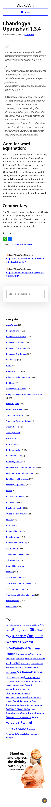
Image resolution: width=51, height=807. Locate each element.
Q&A (8, 663)
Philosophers (12, 502)
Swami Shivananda (18, 709)
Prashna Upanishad (15, 508)
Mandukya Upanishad (16, 484)
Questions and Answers (16, 513)
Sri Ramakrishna (30, 672)
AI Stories (36, 625)
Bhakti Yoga (11, 359)
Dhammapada (12, 403)
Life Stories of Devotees (17, 479)
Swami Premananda (31, 697)
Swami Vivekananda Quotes (18, 583)
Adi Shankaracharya (26, 625)
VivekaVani (26, 5)
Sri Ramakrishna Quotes (17, 554)
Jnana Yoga (11, 438)
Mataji (13, 659)
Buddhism (10, 383)
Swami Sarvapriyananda (31, 705)
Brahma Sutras (13, 371)
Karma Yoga (11, 444)
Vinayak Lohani (23, 734)
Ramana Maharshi (14, 531)
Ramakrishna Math (37, 664)
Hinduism (21, 654)
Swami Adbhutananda (31, 681)
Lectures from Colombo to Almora (21, 467)
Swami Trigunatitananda (32, 713)
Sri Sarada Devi (15, 677)
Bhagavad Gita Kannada (17, 348)
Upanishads (11, 606)
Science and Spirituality (16, 542)
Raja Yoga (10, 525)
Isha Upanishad (13, 432)
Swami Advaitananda (15, 685)
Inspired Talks (12, 426)
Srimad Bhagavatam (15, 566)
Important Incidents (15, 415)
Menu (27, 12)
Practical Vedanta (39, 659)
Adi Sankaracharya (12, 625)
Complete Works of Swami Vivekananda (24, 394)
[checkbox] (44, 800)
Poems (28, 658)
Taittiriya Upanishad (15, 589)
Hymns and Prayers (15, 409)
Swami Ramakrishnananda (18, 701)
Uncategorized (12, 600)
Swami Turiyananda (18, 717)
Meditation (20, 658)
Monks (9, 490)
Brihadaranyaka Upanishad (18, 377)
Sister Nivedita (25, 667)
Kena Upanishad (13, 455)
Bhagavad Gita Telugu (16, 354)
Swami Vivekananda (15, 577)
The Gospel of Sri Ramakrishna (20, 595)
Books (9, 365)
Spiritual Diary (12, 548)
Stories (9, 571)
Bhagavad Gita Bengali (16, 336)
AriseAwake (11, 325)
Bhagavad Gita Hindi (15, 342)
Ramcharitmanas (14, 537)
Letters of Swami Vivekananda (19, 473)
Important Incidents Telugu (18, 421)
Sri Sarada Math (13, 560)
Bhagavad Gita (12, 330)
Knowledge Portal (14, 461)
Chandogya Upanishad (23, 244)
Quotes (9, 519)
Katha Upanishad (14, 450)
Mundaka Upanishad (15, 496)
